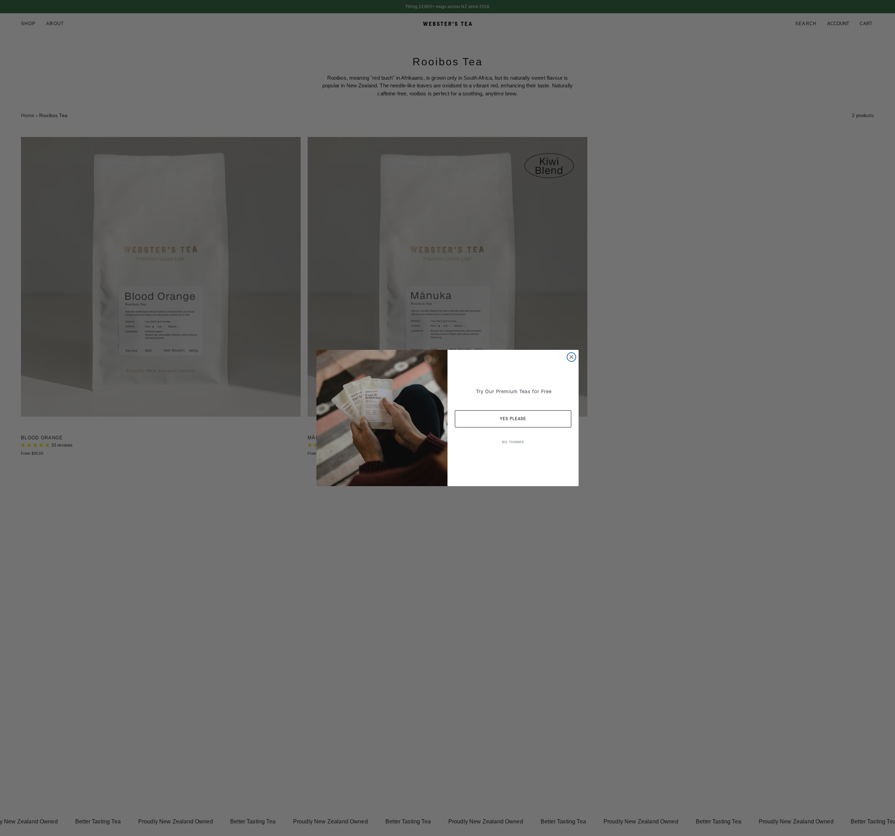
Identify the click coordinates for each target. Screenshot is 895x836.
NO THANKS (513, 442)
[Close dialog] (571, 357)
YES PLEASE (513, 418)
